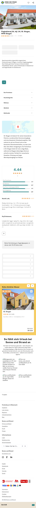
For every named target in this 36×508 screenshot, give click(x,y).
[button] (10, 366)
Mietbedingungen (6, 496)
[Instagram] (4, 457)
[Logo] (8, 2)
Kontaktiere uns (6, 453)
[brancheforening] (8, 482)
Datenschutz (5, 492)
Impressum (5, 489)
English (4, 464)
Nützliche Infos (6, 440)
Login (3, 438)
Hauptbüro (5, 426)
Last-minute (5, 410)
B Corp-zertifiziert (6, 424)
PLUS (3, 428)
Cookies (4, 494)
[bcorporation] (30, 482)
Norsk (3, 468)
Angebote (4, 407)
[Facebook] (8, 457)
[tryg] (24, 482)
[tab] (12, 309)
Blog (3, 417)
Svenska (4, 471)
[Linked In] (12, 457)
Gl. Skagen (7, 312)
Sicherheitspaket (6, 442)
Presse (4, 431)
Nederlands (5, 466)
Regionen (4, 412)
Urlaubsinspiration (6, 415)
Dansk (3, 473)
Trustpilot (4, 394)
